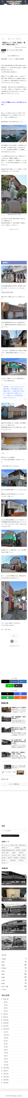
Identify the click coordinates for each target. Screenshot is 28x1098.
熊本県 (4, 50)
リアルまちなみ (11, 50)
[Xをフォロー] (7, 693)
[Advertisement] (14, 20)
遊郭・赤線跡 (19, 50)
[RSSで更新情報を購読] (20, 697)
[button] (18, 685)
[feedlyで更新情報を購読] (7, 697)
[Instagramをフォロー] (20, 693)
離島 (4, 52)
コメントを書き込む (14, 784)
